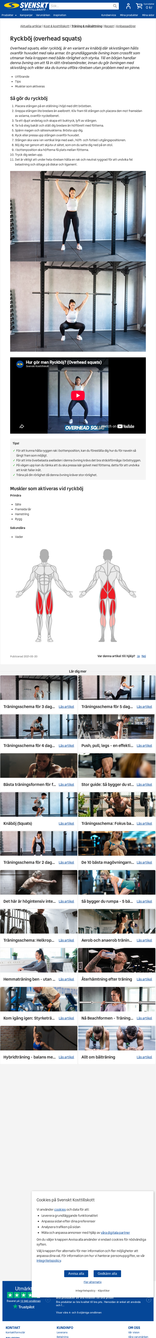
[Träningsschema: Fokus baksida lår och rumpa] (116, 811)
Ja (138, 656)
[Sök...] (115, 6)
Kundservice (108, 15)
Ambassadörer (126, 26)
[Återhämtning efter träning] (116, 967)
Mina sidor (148, 15)
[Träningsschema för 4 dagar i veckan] (38, 733)
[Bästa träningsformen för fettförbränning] (38, 772)
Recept (109, 26)
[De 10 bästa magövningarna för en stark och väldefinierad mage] (116, 850)
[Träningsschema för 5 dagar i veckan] (116, 694)
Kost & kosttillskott (56, 26)
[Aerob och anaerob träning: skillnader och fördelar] (116, 928)
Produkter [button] (7, 15)
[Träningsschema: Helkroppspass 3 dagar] (38, 928)
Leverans (62, 1332)
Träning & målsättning (87, 26)
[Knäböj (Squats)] (38, 811)
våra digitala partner (115, 1232)
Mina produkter (129, 15)
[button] (144, 6)
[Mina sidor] (127, 6)
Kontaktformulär (15, 1332)
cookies (60, 1209)
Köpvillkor (104, 1291)
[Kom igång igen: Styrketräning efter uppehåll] (38, 1006)
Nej (144, 656)
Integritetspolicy (49, 1260)
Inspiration (59, 15)
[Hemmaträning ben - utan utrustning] (38, 967)
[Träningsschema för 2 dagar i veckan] (38, 850)
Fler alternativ (93, 1282)
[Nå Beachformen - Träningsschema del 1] (116, 1006)
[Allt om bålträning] (116, 1045)
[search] (84, 6)
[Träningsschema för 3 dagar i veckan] (38, 694)
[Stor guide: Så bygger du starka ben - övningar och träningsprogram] (116, 772)
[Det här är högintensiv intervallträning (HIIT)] (38, 889)
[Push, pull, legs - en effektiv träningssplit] (116, 733)
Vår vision (134, 1332)
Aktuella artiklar (31, 26)
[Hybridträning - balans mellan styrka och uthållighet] (38, 1045)
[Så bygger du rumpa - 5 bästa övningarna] (116, 889)
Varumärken (43, 15)
